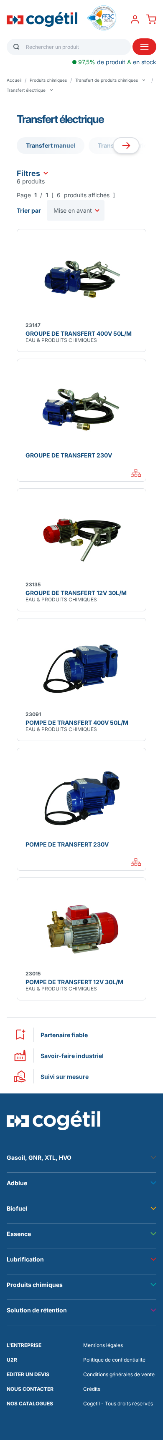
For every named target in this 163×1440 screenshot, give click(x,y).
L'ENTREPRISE (24, 1345)
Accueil (14, 80)
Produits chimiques (48, 80)
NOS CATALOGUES (30, 1403)
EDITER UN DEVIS (28, 1374)
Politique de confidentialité (114, 1360)
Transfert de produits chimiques (106, 80)
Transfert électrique (26, 90)
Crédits (91, 1389)
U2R (12, 1360)
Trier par (29, 210)
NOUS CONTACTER (30, 1389)
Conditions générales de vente (119, 1374)
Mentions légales (103, 1345)
